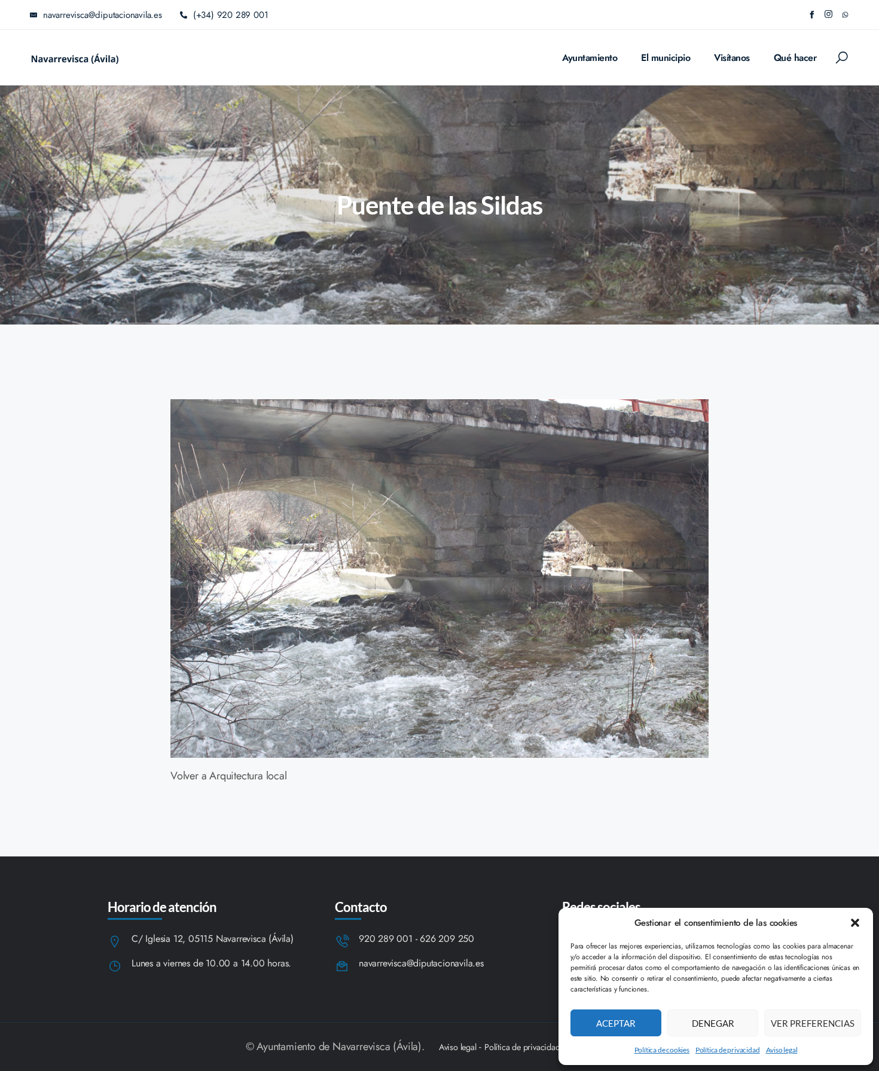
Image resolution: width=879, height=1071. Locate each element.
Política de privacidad (727, 1049)
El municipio (665, 58)
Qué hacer (795, 58)
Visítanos (732, 58)
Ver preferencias (812, 1023)
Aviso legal (782, 1049)
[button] (855, 923)
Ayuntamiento (589, 58)
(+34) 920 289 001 (230, 15)
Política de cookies (661, 1049)
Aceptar (616, 1023)
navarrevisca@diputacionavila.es (421, 963)
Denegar (713, 1023)
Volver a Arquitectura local (228, 776)
